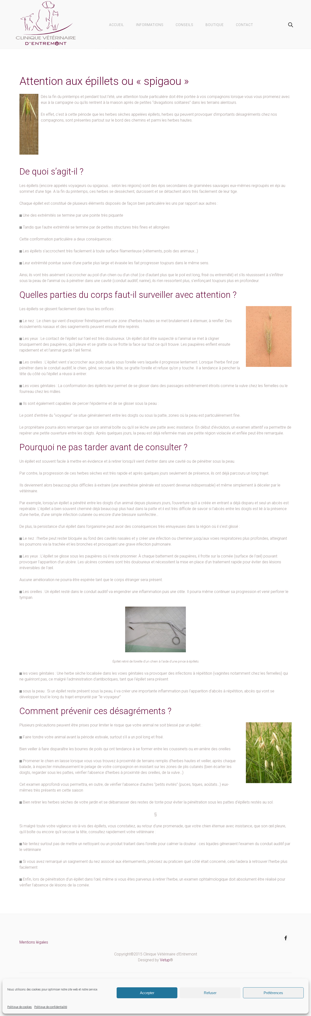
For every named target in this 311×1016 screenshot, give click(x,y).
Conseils (184, 25)
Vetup (165, 960)
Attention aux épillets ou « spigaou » (104, 81)
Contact (244, 25)
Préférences (273, 993)
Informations (150, 25)
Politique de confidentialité (50, 1007)
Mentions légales (33, 942)
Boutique (215, 25)
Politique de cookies (19, 1007)
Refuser (210, 993)
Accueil (116, 25)
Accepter (147, 993)
